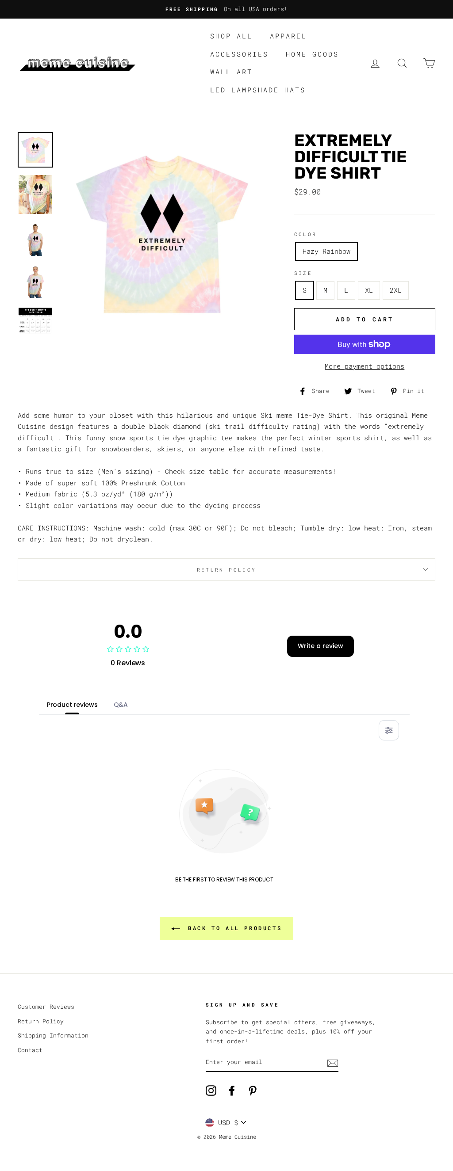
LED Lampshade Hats (258, 89)
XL (369, 290)
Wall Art (231, 71)
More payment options (364, 366)
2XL (396, 290)
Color (305, 234)
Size (303, 273)
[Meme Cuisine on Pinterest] (252, 1090)
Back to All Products (233, 927)
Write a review (320, 645)
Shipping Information (53, 1035)
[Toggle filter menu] (389, 730)
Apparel (288, 35)
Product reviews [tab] (72, 704)
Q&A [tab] (121, 704)
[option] (226, 9)
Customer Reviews (46, 1006)
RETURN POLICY (227, 569)
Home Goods (312, 54)
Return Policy (41, 1021)
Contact (30, 1049)
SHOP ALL (231, 35)
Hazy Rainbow (326, 251)
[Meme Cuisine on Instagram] (211, 1090)
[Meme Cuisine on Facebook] (231, 1090)
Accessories (239, 54)
